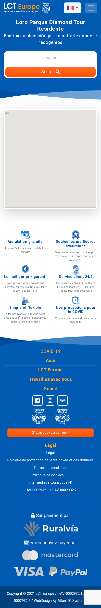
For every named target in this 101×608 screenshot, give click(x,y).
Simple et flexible (25, 308)
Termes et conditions (50, 468)
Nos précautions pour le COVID (76, 310)
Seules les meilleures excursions (76, 244)
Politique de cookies (48, 475)
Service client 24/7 (75, 277)
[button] (50, 351)
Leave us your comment (52, 432)
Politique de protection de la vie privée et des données (50, 460)
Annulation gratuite (25, 242)
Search (48, 71)
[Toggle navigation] (91, 8)
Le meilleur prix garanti (25, 277)
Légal (50, 453)
